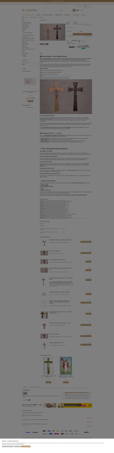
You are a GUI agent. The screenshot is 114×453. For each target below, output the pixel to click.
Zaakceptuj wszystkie (26, 446)
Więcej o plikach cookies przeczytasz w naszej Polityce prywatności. (13, 444)
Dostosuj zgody (17, 446)
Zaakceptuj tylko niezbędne (8, 446)
